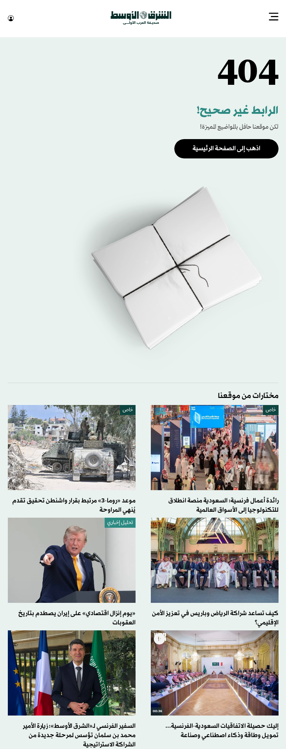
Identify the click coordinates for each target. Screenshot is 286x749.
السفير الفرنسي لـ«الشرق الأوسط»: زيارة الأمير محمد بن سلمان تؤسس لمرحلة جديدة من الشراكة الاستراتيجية (79, 734)
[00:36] (215, 672)
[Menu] (274, 17)
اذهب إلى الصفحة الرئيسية (226, 148)
